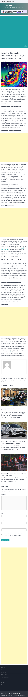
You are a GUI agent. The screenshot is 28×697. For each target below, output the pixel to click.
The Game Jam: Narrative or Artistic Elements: (11, 408)
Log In (2, 684)
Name (3, 513)
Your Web (8, 5)
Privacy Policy (4, 674)
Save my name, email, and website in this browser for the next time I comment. (14, 534)
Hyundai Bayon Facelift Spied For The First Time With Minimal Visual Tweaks (13, 442)
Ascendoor (10, 695)
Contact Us (3, 669)
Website (3, 527)
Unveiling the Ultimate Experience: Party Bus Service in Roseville (13, 474)
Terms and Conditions (5, 677)
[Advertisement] (14, 30)
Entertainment (5, 50)
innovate (9, 352)
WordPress (22, 695)
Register (3, 682)
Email (3, 520)
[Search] (25, 46)
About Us (3, 667)
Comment (4, 494)
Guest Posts (3, 672)
